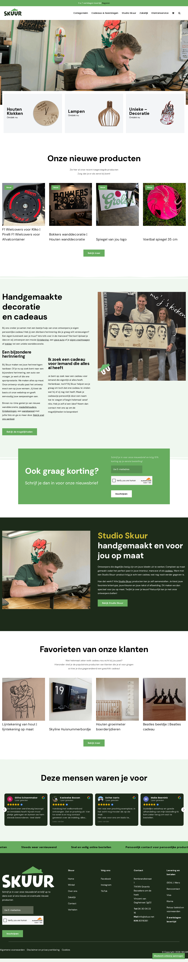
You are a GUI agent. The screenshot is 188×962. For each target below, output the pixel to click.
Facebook (106, 878)
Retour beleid (174, 907)
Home (71, 878)
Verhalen (72, 909)
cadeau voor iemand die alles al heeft (68, 363)
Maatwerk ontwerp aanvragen (168, 956)
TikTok (104, 891)
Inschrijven (121, 493)
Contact (72, 903)
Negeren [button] (106, 3)
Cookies (66, 949)
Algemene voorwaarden (12, 949)
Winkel (71, 884)
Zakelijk (72, 897)
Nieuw (8, 187)
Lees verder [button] (13, 821)
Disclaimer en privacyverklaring (43, 949)
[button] (179, 13)
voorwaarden (173, 911)
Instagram (106, 884)
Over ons (72, 891)
